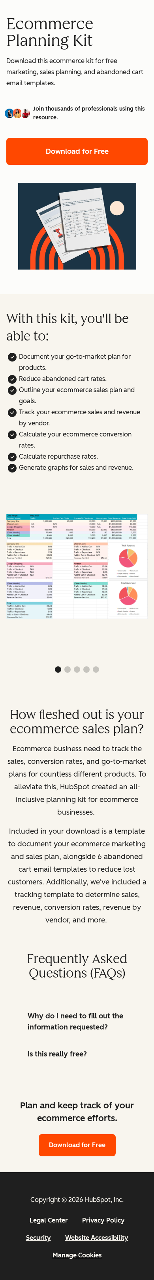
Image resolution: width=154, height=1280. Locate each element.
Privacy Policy (103, 1220)
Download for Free (77, 151)
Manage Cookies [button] (77, 1255)
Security (38, 1238)
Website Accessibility (96, 1238)
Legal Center (49, 1220)
